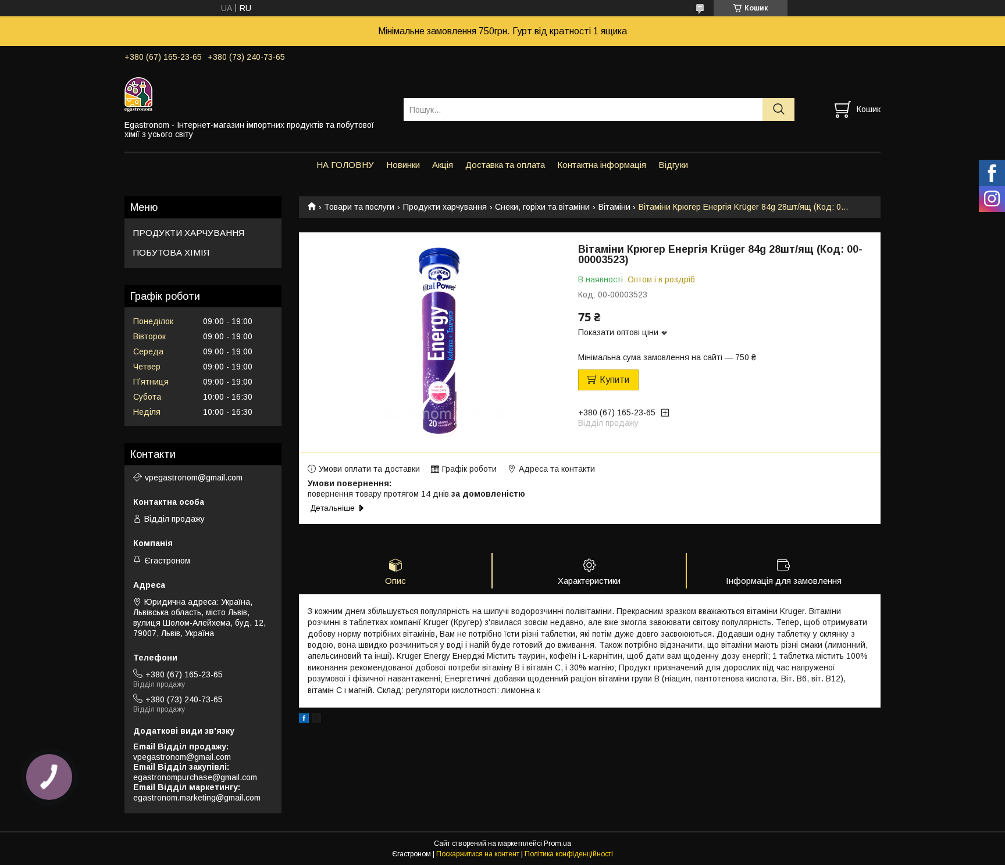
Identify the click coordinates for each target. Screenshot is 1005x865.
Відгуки (673, 165)
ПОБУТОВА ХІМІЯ (171, 252)
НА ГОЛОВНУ (345, 165)
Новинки (403, 165)
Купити (614, 380)
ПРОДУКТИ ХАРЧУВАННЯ (188, 233)
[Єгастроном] (256, 94)
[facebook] (304, 719)
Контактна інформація (601, 165)
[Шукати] (778, 109)
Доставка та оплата (505, 165)
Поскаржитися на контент (477, 854)
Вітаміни (614, 206)
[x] (316, 719)
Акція (442, 165)
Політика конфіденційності (569, 854)
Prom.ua (557, 843)
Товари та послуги (359, 206)
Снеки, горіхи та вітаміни (542, 206)
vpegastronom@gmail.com (194, 477)
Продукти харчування (445, 206)
